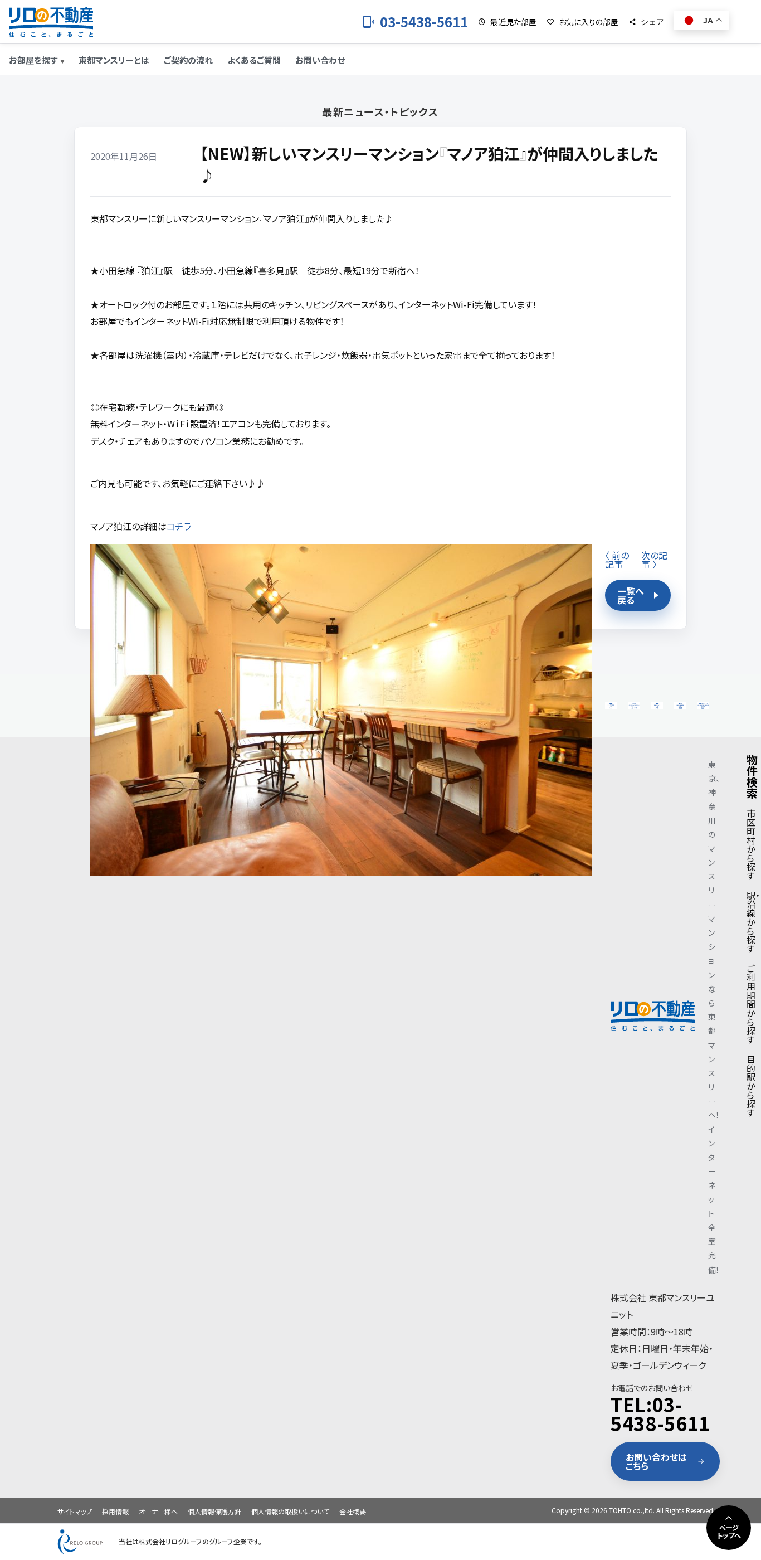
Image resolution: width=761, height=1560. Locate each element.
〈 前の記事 (617, 559)
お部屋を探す (33, 60)
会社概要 (352, 1511)
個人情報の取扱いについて (290, 1511)
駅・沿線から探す (753, 921)
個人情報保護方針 (214, 1511)
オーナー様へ (158, 1511)
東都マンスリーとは (114, 60)
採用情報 (115, 1511)
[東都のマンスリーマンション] (51, 22)
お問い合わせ (320, 60)
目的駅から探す (751, 1085)
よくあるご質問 (254, 60)
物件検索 (752, 776)
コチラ (179, 526)
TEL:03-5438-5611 (660, 1414)
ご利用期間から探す (751, 1003)
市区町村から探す (751, 844)
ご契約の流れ (188, 60)
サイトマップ (74, 1511)
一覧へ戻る (630, 595)
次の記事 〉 (654, 559)
